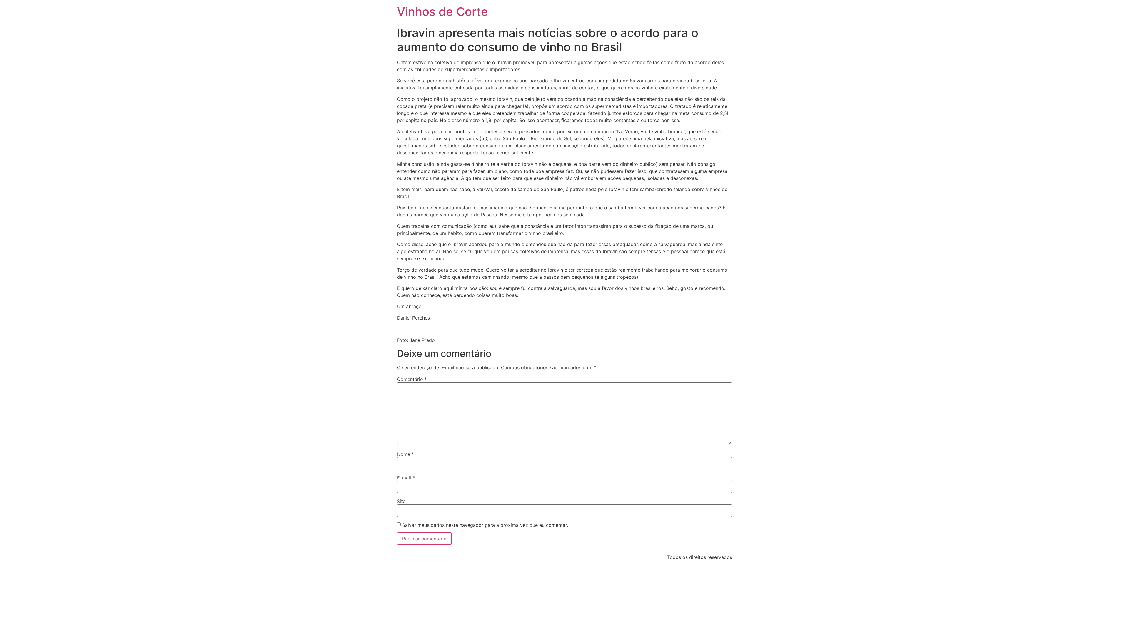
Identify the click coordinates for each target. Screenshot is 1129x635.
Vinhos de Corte (442, 11)
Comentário (412, 379)
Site (401, 501)
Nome (405, 454)
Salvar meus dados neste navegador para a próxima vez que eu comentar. (485, 525)
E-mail (406, 477)
